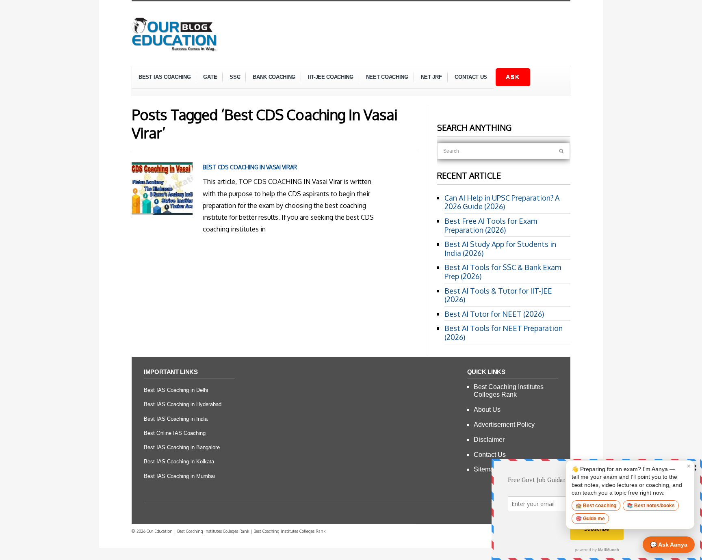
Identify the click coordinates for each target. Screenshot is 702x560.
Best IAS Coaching (161, 78)
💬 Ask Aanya (668, 544)
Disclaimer (489, 439)
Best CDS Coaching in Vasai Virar (250, 167)
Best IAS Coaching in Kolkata (179, 461)
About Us (487, 409)
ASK (513, 77)
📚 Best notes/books (651, 505)
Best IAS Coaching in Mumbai (179, 476)
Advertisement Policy (504, 424)
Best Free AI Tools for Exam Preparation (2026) (490, 225)
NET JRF (431, 77)
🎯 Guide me (590, 518)
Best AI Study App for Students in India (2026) (500, 248)
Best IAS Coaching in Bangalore (182, 447)
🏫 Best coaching (596, 505)
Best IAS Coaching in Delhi (176, 390)
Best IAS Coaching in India (176, 419)
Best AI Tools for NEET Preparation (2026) (503, 333)
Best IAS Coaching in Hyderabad (182, 404)
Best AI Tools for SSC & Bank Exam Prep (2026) (502, 272)
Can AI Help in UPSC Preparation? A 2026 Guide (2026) (501, 202)
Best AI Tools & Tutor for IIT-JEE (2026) (498, 295)
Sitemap (486, 469)
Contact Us (471, 77)
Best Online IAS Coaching (175, 433)
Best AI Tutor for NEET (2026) (494, 313)
